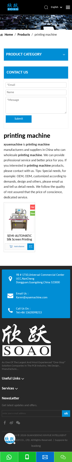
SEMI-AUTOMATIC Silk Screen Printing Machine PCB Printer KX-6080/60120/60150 (19, 238)
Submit (19, 118)
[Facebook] (5, 422)
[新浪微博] (11, 422)
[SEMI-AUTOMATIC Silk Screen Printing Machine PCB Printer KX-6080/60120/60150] (19, 219)
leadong (36, 446)
